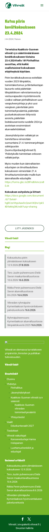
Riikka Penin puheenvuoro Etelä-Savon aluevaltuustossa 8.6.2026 (24, 291)
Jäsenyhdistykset (20, 392)
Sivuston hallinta (24, 528)
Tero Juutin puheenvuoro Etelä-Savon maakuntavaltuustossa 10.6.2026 (24, 276)
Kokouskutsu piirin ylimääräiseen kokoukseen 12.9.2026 (21, 261)
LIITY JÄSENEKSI (24, 228)
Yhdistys (11, 384)
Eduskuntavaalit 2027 (22, 425)
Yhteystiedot (18, 417)
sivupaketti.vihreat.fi (28, 524)
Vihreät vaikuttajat (16, 435)
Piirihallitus (16, 387)
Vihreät (12, 524)
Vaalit (10, 422)
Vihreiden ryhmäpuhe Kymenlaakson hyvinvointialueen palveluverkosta (25, 306)
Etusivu (11, 379)
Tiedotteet (12, 430)
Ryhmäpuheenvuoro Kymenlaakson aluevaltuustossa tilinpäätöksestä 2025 (24, 321)
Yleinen (17, 39)
